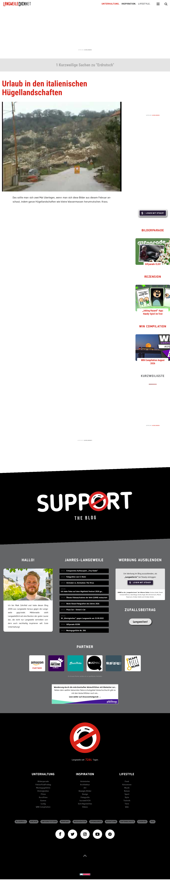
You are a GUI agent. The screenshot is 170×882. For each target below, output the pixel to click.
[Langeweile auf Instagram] (85, 834)
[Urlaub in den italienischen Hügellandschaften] (62, 146)
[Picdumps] (114, 663)
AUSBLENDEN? (88, 440)
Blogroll (21, 821)
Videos (85, 807)
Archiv (33, 821)
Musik (126, 787)
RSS (152, 821)
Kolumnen (126, 784)
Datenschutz (127, 821)
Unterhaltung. (111, 4)
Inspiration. (129, 4)
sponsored (96, 821)
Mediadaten (80, 821)
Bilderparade (153, 230)
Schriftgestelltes (85, 803)
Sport (127, 794)
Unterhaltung (43, 774)
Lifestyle (126, 774)
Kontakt (65, 821)
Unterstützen (49, 821)
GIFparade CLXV (153, 264)
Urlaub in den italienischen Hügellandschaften (44, 88)
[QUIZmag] (95, 663)
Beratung (111, 821)
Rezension (152, 276)
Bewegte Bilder (85, 791)
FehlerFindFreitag (43, 784)
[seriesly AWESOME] (56, 663)
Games (43, 800)
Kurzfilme (43, 797)
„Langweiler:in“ (131, 577)
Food (127, 781)
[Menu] (158, 4)
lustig (43, 803)
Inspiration (85, 774)
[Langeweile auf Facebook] (60, 834)
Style (127, 797)
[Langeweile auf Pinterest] (110, 834)
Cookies (142, 821)
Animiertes (85, 781)
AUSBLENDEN (88, 49)
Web (127, 807)
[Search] (166, 4)
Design (85, 794)
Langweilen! (140, 621)
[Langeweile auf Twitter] (72, 834)
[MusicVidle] (75, 663)
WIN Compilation (152, 326)
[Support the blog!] (85, 506)
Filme (43, 794)
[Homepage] (19, 4)
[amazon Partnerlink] (37, 663)
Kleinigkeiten (43, 791)
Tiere (127, 803)
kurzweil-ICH (85, 800)
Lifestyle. (144, 4)
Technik (127, 800)
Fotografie (85, 797)
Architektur (85, 784)
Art (85, 787)
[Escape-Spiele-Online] (133, 663)
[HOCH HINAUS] (85, 855)
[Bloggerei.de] (85, 874)
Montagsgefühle (43, 787)
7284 (88, 759)
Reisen (127, 791)
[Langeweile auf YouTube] (97, 834)
